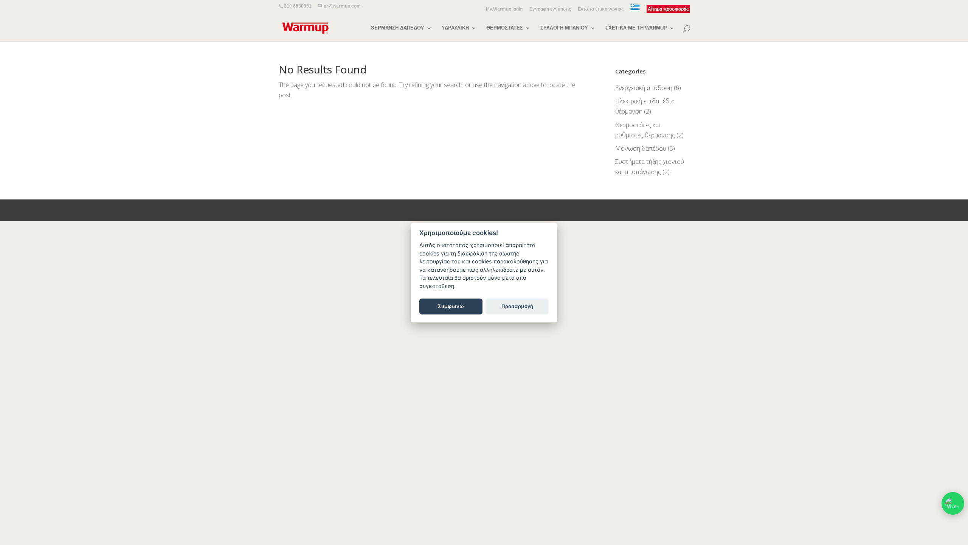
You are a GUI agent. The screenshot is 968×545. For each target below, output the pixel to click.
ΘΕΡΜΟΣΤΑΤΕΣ (504, 28)
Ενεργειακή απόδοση (643, 88)
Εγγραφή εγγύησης (550, 9)
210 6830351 (298, 6)
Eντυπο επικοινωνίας (601, 9)
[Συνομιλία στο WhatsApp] (953, 503)
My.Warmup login (504, 9)
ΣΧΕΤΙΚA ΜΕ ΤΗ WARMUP (636, 28)
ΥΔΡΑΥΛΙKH (455, 28)
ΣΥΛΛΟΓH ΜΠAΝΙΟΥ (564, 28)
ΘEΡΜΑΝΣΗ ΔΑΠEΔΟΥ (397, 28)
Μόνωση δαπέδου (640, 148)
